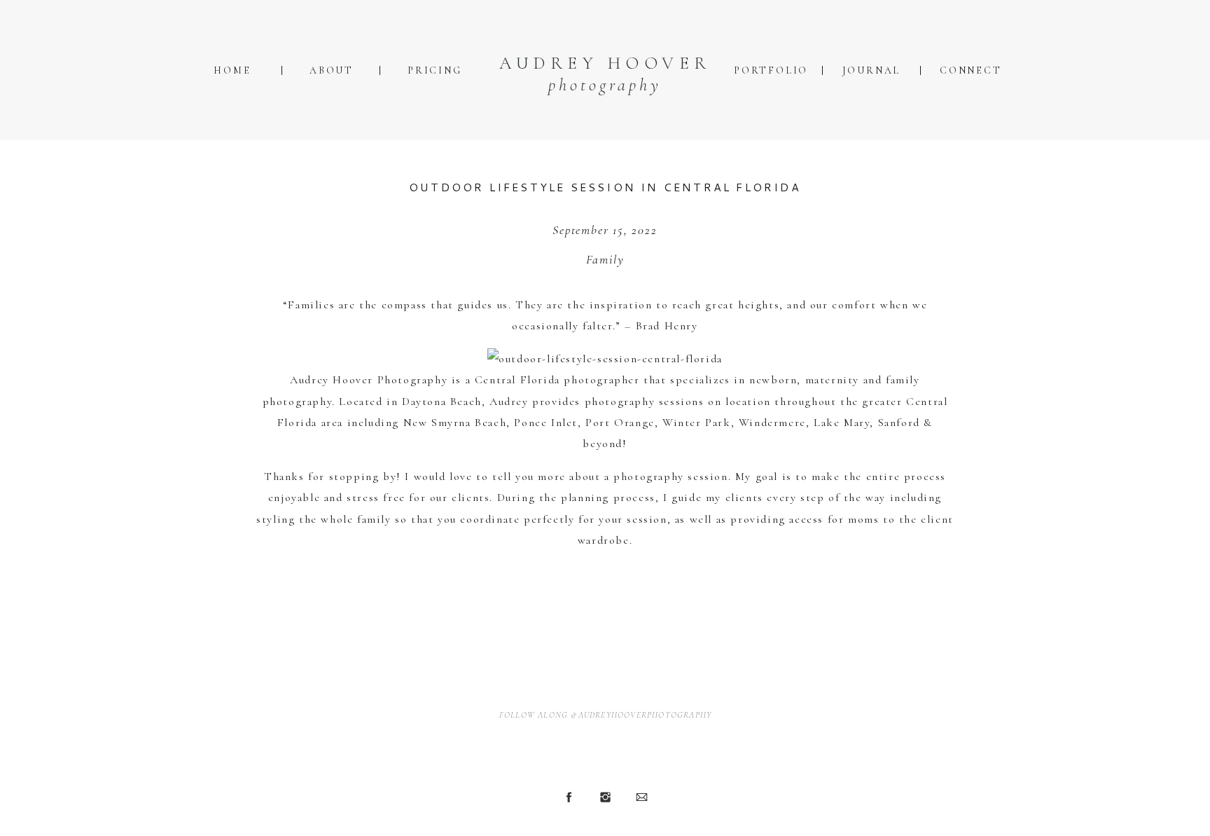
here (461, 573)
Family (605, 259)
